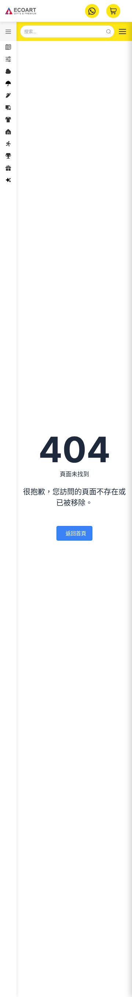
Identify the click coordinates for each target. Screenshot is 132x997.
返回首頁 (76, 533)
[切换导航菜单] (122, 31)
